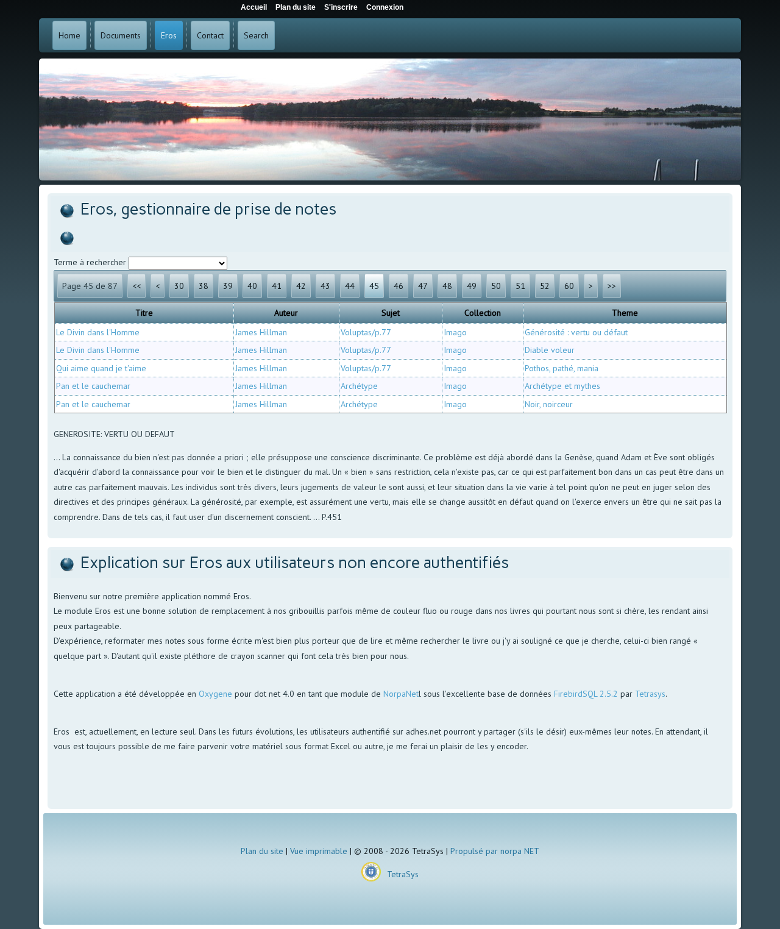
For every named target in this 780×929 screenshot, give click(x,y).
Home (69, 35)
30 (179, 285)
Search (256, 35)
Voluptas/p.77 (366, 332)
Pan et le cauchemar (93, 385)
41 (277, 285)
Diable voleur (550, 349)
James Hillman (261, 332)
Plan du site (262, 850)
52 (545, 285)
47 (423, 285)
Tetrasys (650, 693)
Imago (455, 332)
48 (447, 285)
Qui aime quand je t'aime (101, 368)
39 (228, 285)
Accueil (254, 7)
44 (350, 285)
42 (301, 285)
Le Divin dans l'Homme (98, 332)
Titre (144, 312)
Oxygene (215, 693)
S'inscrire (341, 7)
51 (520, 285)
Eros (169, 35)
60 (569, 285)
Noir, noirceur (549, 404)
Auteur (286, 312)
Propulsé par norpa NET (494, 850)
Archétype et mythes (562, 385)
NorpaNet (401, 693)
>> (612, 285)
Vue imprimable (318, 850)
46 (398, 285)
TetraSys (403, 874)
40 (252, 285)
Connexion (384, 7)
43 (325, 285)
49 (472, 285)
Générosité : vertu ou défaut (576, 332)
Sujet (390, 312)
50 (496, 285)
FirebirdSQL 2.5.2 (586, 693)
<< (136, 285)
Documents (121, 35)
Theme (625, 312)
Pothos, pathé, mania (561, 368)
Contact (210, 35)
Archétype (359, 385)
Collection (482, 312)
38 (203, 285)
